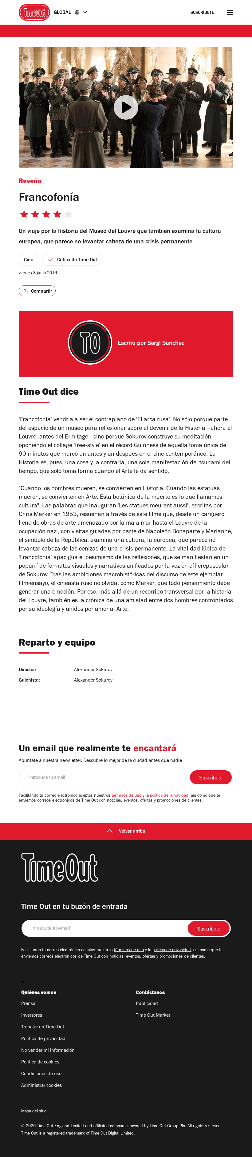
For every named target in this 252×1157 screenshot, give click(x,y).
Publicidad (147, 1004)
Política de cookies (40, 1062)
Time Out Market (153, 1015)
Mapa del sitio (33, 1112)
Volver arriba (132, 831)
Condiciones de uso (41, 1074)
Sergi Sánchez (166, 344)
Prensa (28, 1004)
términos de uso (126, 796)
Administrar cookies (41, 1085)
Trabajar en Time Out (42, 1027)
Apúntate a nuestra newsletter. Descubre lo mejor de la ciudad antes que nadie (100, 761)
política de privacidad (169, 796)
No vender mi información (48, 1050)
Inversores (31, 1015)
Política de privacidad (43, 1039)
